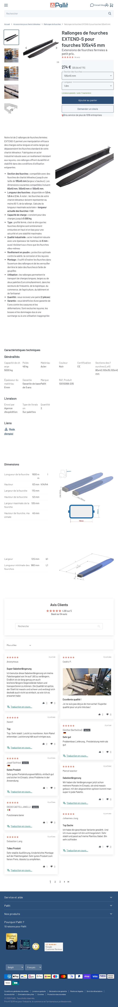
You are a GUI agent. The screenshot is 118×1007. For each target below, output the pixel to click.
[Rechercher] (110, 13)
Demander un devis (87, 108)
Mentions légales (76, 991)
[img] (12, 657)
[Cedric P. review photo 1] (87, 682)
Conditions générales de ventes (16, 991)
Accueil (7, 24)
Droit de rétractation (94, 991)
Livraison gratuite (39, 991)
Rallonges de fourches (52, 24)
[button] (68, 57)
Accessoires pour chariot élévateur (26, 24)
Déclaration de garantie (58, 991)
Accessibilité (9, 994)
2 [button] (55, 881)
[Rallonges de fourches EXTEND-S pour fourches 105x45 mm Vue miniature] (11, 55)
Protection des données (56, 994)
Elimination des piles (26, 994)
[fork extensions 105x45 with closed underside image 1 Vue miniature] (11, 37)
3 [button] (60, 881)
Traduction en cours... (21, 706)
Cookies (40, 994)
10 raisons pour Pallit (15, 926)
